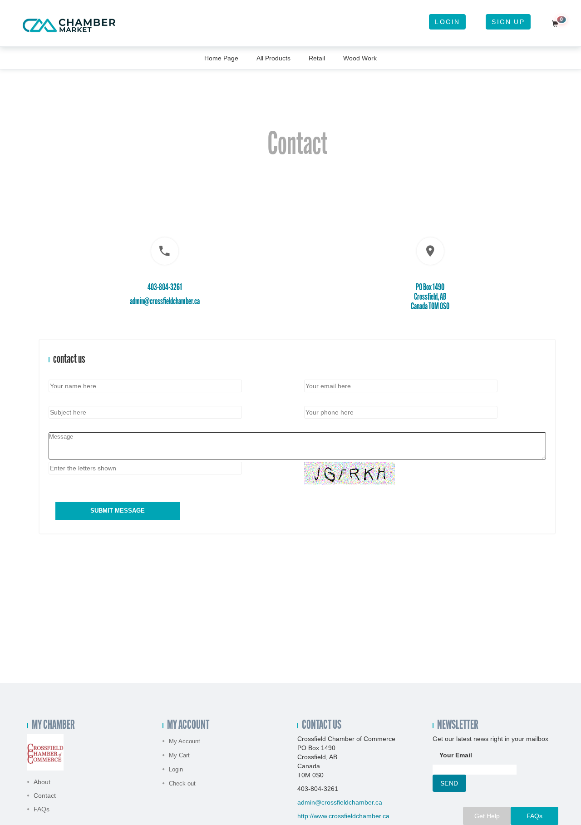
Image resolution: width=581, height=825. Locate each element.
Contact (45, 795)
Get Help (487, 816)
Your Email (455, 755)
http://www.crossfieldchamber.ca (343, 816)
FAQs (41, 809)
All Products (273, 58)
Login (447, 21)
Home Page (221, 58)
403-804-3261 (165, 287)
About (42, 781)
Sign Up (508, 21)
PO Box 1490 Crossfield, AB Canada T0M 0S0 (430, 297)
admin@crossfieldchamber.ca (165, 301)
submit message (117, 510)
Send (449, 783)
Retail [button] (317, 58)
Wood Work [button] (360, 58)
